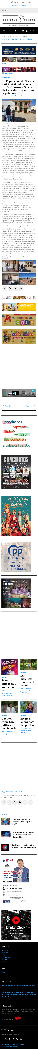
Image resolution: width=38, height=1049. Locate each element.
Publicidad (22, 5)
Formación (4, 959)
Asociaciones (5, 957)
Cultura (3, 962)
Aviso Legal (5, 1044)
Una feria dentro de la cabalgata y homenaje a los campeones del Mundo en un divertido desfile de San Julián (18, 994)
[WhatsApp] (30, 802)
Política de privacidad (11, 1046)
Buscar (35, 10)
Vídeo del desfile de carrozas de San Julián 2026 (22, 821)
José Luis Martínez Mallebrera (26, 692)
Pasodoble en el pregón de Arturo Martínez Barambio (24, 834)
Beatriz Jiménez (6, 734)
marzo (15, 36)
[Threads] (25, 802)
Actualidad (26, 36)
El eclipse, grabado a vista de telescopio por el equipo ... (23, 847)
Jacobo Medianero (7, 696)
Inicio (3, 36)
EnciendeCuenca (20, 96)
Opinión (14, 5)
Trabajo (3, 955)
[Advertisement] (19, 365)
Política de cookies (18, 1044)
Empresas (4, 953)
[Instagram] (14, 802)
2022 (9, 36)
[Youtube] (19, 802)
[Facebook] (3, 802)
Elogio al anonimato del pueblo (27, 722)
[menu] (4, 30)
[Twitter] (9, 802)
